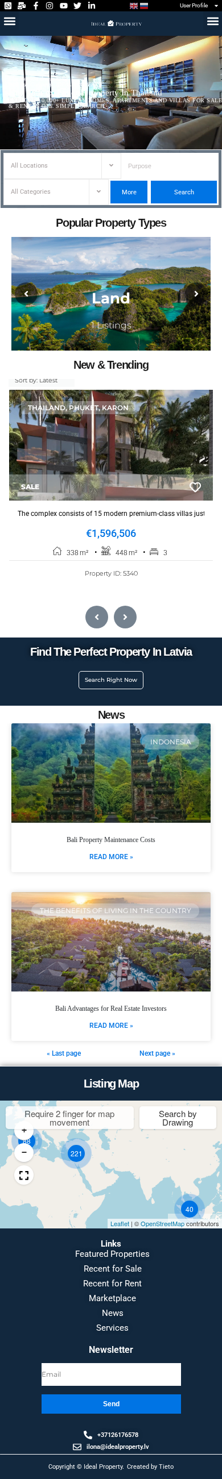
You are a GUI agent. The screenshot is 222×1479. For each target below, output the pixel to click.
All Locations (29, 165)
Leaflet (119, 1223)
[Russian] (144, 6)
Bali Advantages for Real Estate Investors (111, 1009)
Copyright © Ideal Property (85, 1466)
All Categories (31, 191)
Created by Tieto (150, 1466)
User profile (194, 5)
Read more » (111, 857)
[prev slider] (26, 293)
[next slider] (196, 293)
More (129, 192)
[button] (9, 20)
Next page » (157, 1053)
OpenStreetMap (162, 1223)
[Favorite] (195, 487)
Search (183, 192)
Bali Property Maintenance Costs (111, 840)
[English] (134, 6)
